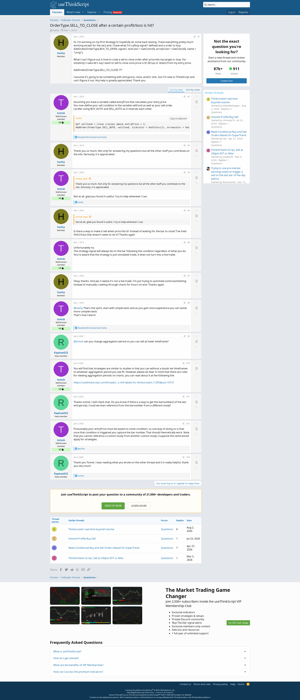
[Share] (194, 36)
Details (188, 695)
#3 (189, 145)
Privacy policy (220, 684)
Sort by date (176, 89)
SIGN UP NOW (113, 505)
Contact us (185, 684)
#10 (188, 363)
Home (241, 684)
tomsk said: (82, 216)
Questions (167, 529)
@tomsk (78, 341)
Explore (92, 12)
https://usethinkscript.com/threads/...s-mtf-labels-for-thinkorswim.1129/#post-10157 (124, 382)
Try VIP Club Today (238, 622)
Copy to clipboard (178, 118)
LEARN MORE (139, 506)
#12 (188, 423)
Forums (57, 12)
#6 (189, 242)
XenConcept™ (154, 695)
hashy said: (82, 178)
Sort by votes (193, 89)
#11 (188, 396)
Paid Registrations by (150, 692)
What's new (73, 12)
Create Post (226, 80)
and (92, 137)
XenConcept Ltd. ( (178, 695)
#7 (189, 275)
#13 (188, 457)
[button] (83, 12)
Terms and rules (202, 684)
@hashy (78, 308)
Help (232, 684)
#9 (189, 336)
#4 (189, 172)
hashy (56, 30)
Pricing (108, 12)
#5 (189, 210)
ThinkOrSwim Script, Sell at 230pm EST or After (96, 558)
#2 (189, 96)
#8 (189, 302)
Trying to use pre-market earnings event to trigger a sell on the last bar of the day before (228, 173)
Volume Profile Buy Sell (82, 538)
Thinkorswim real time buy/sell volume (91, 529)
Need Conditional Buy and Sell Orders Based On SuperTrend (103, 548)
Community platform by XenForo (150, 690)
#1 (199, 36)
